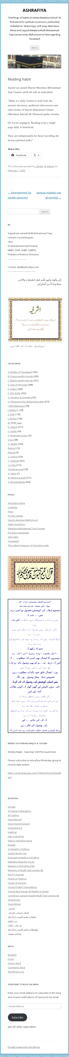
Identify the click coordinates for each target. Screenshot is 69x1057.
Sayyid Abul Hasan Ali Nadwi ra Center (28, 891)
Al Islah (11, 806)
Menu (34, 47)
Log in (11, 959)
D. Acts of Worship (17, 384)
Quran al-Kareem (17, 883)
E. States (12, 389)
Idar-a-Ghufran (16, 836)
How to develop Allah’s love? (23, 520)
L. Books (38, 166)
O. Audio (12, 431)
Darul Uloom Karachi (19, 823)
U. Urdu (12, 465)
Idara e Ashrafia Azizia (20, 840)
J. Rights (12, 410)
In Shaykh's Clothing (18, 849)
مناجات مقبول (14, 933)
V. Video (12, 473)
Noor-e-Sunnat (16, 874)
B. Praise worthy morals (20, 376)
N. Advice (49, 166)
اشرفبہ (11, 908)
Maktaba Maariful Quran (21, 861)
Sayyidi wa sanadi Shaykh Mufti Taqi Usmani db (33, 895)
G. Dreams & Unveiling (20, 397)
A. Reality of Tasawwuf (20, 372)
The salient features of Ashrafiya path (28, 545)
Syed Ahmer (14, 904)
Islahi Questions (16, 524)
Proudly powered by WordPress (24, 1047)
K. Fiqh (11, 414)
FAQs (10, 511)
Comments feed (16, 967)
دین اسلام (12, 921)
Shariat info (14, 899)
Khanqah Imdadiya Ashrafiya (23, 857)
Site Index (13, 537)
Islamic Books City (17, 853)
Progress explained (18, 532)
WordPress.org (16, 971)
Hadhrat (12, 832)
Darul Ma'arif (15, 819)
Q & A (11, 439)
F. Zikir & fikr (14, 393)
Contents (13, 507)
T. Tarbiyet (13, 460)
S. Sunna (12, 456)
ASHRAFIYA (34, 10)
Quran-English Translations (22, 887)
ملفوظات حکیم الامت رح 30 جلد (23, 929)
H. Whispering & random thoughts (26, 401)
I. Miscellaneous (16, 405)
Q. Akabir (13, 444)
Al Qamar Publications (19, 811)
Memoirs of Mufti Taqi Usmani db (25, 870)
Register (12, 954)
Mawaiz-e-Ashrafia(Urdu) (21, 866)
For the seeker (15, 515)
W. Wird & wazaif (17, 477)
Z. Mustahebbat (16, 482)
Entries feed (14, 963)
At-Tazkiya (13, 815)
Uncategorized (16, 469)
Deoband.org (15, 828)
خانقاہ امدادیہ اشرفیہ (18, 912)
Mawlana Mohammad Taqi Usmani (26, 528)
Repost (11, 448)
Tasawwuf (13, 541)
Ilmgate (12, 844)
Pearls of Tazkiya (17, 878)
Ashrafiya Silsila (16, 503)
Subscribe (17, 1017)
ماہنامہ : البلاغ (15, 925)
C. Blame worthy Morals (20, 380)
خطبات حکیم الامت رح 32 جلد (22, 916)
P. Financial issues (17, 435)
